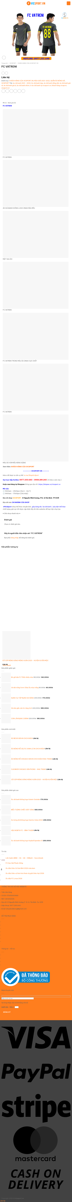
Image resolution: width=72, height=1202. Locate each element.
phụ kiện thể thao (59, 507)
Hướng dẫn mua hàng (9, 925)
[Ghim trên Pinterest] (19, 91)
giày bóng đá (36, 507)
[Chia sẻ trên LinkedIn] (23, 91)
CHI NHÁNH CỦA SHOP (20, 502)
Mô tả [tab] (4, 103)
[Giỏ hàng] (68, 3)
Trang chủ (4, 63)
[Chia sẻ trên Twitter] (11, 91)
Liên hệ (4, 965)
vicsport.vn (5, 88)
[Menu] (2, 3)
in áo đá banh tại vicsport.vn (40, 85)
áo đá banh (46, 507)
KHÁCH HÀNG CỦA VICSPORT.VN (28, 63)
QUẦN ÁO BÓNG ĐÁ (57, 81)
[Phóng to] (4, 57)
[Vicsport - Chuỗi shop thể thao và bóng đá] (36, 3)
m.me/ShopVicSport (31, 475)
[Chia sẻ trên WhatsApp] (3, 91)
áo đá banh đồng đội (51, 83)
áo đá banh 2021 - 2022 (22, 83)
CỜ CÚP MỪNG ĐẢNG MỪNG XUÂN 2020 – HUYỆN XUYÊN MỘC (25, 660)
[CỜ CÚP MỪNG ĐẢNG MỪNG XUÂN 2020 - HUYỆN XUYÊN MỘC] (16, 645)
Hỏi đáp (4, 961)
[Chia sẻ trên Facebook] (7, 91)
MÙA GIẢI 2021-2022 (42, 81)
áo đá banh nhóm (23, 85)
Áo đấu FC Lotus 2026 (14, 878)
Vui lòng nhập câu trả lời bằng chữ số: (14, 1003)
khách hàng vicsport (59, 85)
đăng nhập (14, 538)
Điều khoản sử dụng (8, 922)
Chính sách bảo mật (8, 928)
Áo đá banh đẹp (37, 83)
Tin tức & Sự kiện (7, 958)
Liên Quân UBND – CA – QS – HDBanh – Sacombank (24, 858)
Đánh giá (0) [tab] (12, 103)
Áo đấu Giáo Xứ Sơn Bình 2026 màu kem (20, 868)
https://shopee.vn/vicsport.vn (49, 484)
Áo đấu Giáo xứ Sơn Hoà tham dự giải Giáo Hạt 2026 (25, 873)
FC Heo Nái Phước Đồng (14, 863)
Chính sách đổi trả (8, 938)
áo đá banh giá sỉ (10, 85)
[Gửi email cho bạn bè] (15, 91)
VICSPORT (13, 63)
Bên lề (3, 955)
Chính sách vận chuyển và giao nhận (14, 935)
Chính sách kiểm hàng (9, 941)
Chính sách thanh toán (9, 932)
